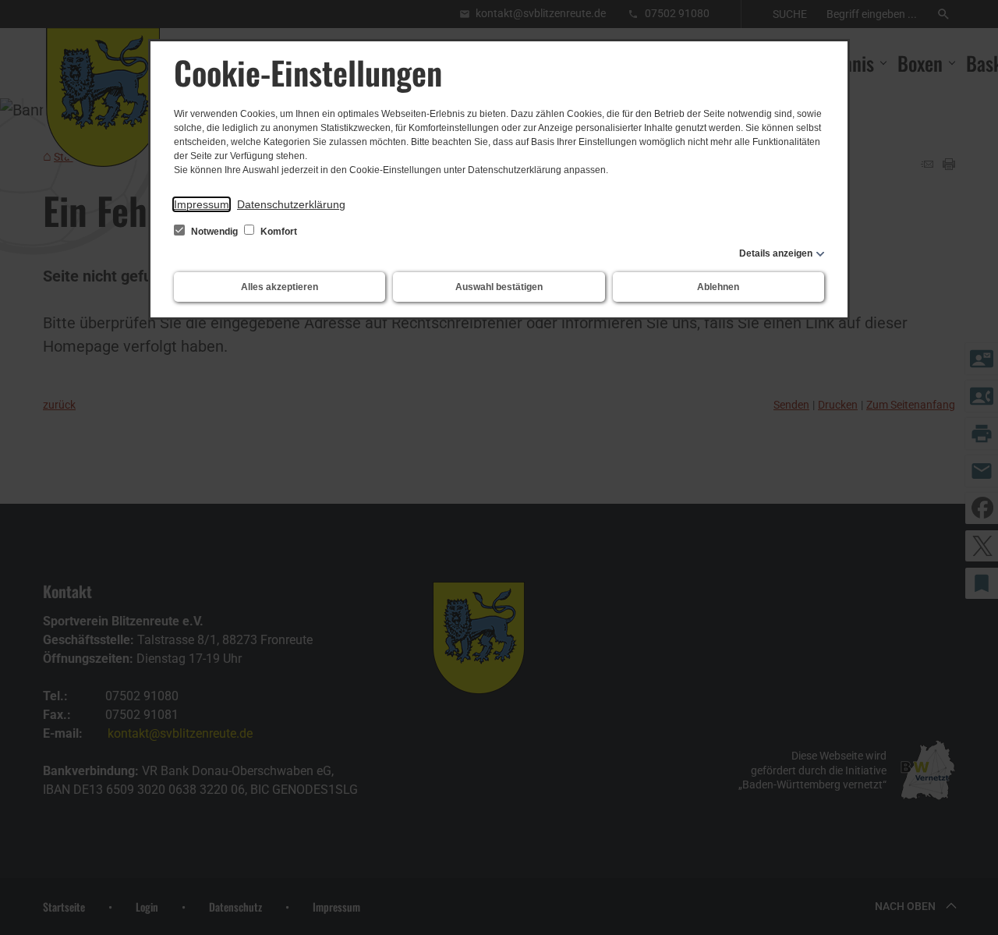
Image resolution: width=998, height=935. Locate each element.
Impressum (201, 204)
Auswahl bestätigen (499, 287)
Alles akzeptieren (279, 287)
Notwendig (214, 231)
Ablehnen (718, 287)
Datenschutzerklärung (291, 204)
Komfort (277, 231)
